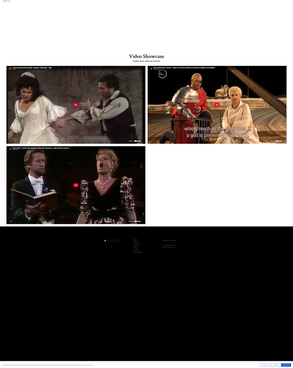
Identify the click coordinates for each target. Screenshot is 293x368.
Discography (138, 252)
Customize (265, 365)
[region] (146, 364)
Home (135, 238)
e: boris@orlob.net (169, 245)
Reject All (275, 365)
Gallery (136, 245)
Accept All (286, 365)
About (135, 241)
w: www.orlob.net (168, 247)
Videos (135, 247)
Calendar (136, 243)
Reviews (136, 250)
